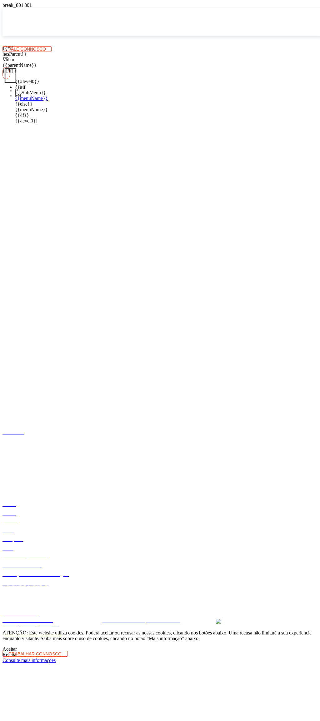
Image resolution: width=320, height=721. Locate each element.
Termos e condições (175, 606)
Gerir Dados (161, 611)
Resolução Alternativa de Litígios (70, 606)
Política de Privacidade (218, 606)
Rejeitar (10, 654)
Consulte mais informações (29, 660)
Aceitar (9, 649)
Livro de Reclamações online (128, 606)
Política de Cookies (259, 606)
